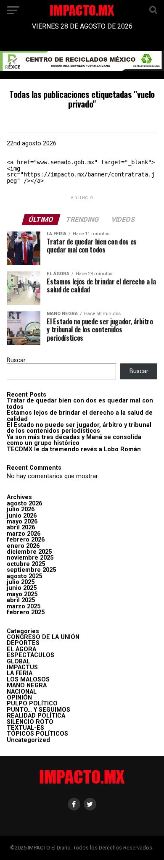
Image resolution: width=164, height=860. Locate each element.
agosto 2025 (24, 576)
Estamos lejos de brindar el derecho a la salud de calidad (80, 415)
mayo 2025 (22, 594)
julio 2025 (20, 582)
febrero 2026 (26, 539)
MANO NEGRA (27, 685)
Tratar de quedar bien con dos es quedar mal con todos (80, 403)
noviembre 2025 (30, 557)
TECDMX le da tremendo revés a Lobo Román (74, 449)
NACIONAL (22, 691)
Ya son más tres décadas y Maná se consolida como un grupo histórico (74, 440)
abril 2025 (21, 600)
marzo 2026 (23, 533)
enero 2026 (23, 546)
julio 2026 (20, 509)
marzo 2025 (23, 606)
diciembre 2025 (29, 551)
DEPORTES (23, 643)
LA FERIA (19, 673)
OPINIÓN (19, 697)
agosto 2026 (24, 503)
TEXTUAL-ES (25, 727)
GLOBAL (18, 661)
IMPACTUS (22, 667)
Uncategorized (28, 740)
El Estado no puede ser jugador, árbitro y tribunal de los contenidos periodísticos (79, 427)
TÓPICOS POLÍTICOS (37, 733)
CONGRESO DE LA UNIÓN (43, 637)
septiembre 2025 (31, 569)
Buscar (16, 360)
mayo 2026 (22, 521)
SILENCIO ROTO (30, 722)
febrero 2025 (26, 612)
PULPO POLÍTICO (32, 703)
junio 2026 (22, 515)
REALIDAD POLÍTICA (36, 715)
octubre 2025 (26, 564)
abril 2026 (21, 527)
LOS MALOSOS (28, 679)
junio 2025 (22, 588)
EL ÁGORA (21, 649)
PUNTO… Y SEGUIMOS (38, 709)
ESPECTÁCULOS (30, 655)
